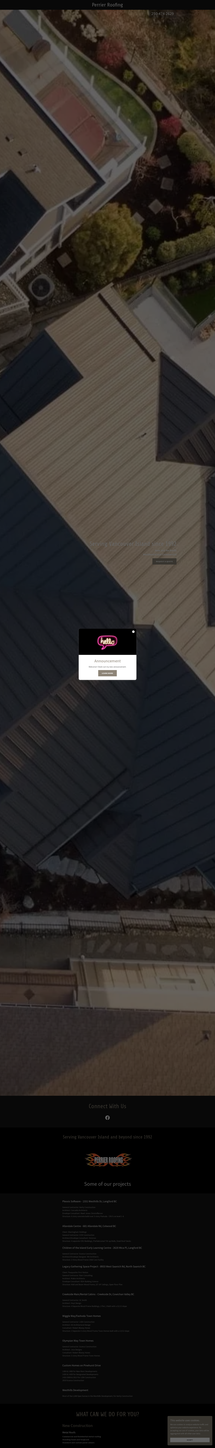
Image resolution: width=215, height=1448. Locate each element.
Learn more (107, 673)
